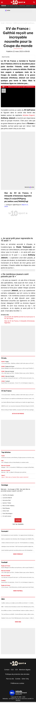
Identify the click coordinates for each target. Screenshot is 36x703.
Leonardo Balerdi (7, 497)
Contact (6, 670)
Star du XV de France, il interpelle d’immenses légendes (19, 322)
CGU (12, 670)
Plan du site (10, 679)
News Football (18, 591)
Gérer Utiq (25, 679)
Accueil (2, 23)
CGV (16, 670)
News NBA (18, 622)
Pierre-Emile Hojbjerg (8, 505)
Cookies (17, 679)
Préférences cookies (17, 683)
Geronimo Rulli (6, 500)
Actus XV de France (18, 413)
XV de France (9, 23)
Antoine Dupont (29, 115)
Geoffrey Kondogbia (8, 495)
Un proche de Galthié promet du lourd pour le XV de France (19, 317)
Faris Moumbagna (7, 513)
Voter (18, 520)
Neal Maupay (6, 508)
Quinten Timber (7, 503)
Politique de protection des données (17, 674)
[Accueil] (18, 2)
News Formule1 (18, 554)
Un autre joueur (7, 516)
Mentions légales (24, 670)
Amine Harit (6, 511)
